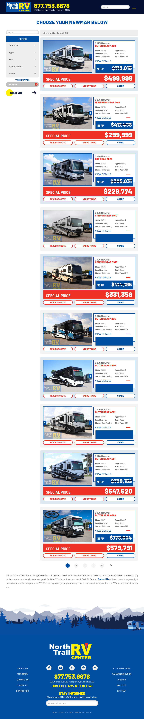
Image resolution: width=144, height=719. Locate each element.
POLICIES (121, 685)
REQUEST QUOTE (58, 86)
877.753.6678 (52, 5)
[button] (134, 7)
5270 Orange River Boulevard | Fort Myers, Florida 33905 (72, 682)
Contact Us (103, 579)
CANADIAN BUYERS (121, 674)
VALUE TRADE (89, 86)
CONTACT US (22, 691)
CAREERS (22, 685)
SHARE (120, 86)
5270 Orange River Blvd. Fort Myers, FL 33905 (52, 10)
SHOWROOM (22, 679)
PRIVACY (121, 679)
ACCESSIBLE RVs (121, 668)
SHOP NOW (22, 668)
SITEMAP (121, 691)
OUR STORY (22, 674)
